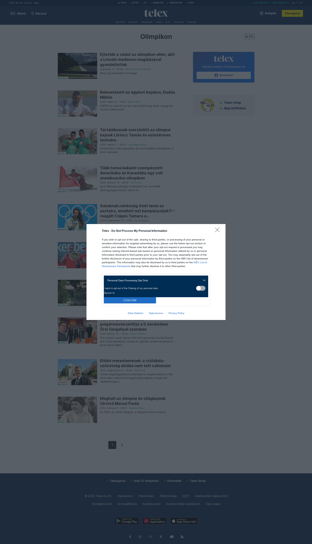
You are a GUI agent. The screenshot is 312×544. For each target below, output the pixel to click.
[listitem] (154, 280)
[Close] (218, 231)
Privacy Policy (176, 313)
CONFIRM (130, 300)
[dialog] (156, 272)
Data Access (156, 313)
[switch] (200, 288)
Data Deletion (135, 313)
